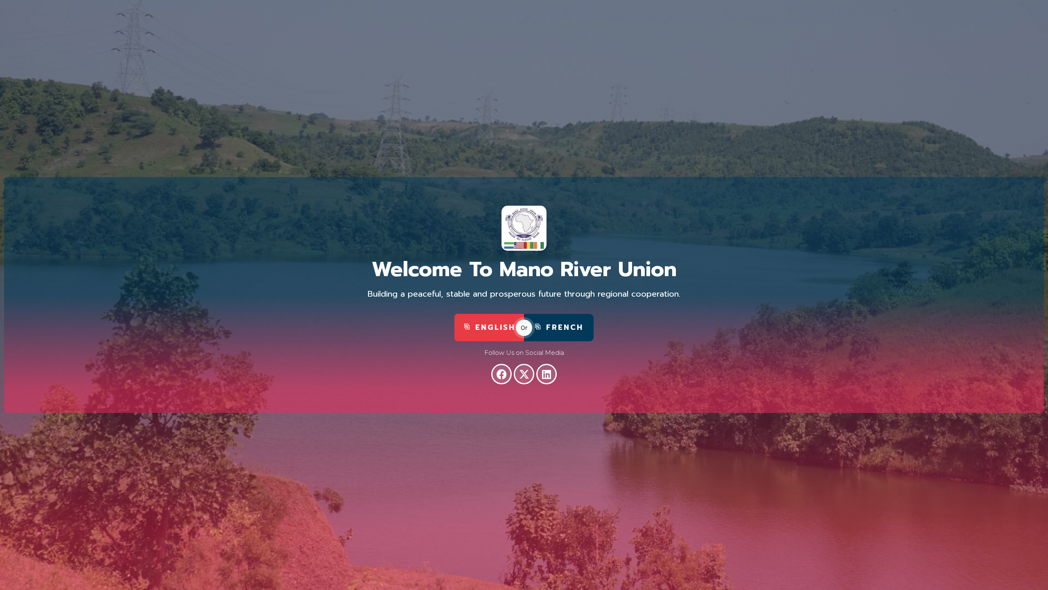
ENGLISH (495, 327)
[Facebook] (501, 374)
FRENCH (564, 327)
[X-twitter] (524, 374)
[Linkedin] (546, 374)
